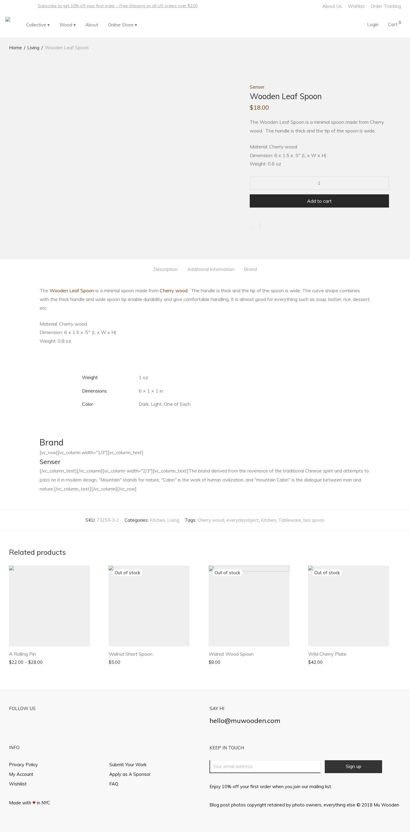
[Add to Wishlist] (255, 225)
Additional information (210, 269)
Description (165, 269)
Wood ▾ (67, 25)
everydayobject (242, 520)
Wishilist (18, 784)
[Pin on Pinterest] (284, 226)
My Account (21, 774)
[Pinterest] (26, 5)
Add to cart (319, 201)
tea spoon (313, 520)
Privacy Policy (23, 764)
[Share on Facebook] (267, 226)
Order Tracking (386, 6)
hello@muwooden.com (245, 720)
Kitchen (157, 520)
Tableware (289, 520)
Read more (117, 662)
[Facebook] (10, 5)
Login (372, 24)
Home (15, 47)
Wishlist (356, 6)
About (92, 25)
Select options (21, 662)
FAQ (113, 784)
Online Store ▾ (122, 25)
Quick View (50, 662)
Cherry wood (174, 290)
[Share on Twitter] (275, 226)
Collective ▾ (38, 25)
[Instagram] (18, 5)
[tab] (165, 269)
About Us (332, 6)
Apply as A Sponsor (130, 774)
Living (33, 47)
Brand (250, 269)
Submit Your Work (127, 764)
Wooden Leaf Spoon (72, 290)
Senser (257, 87)
